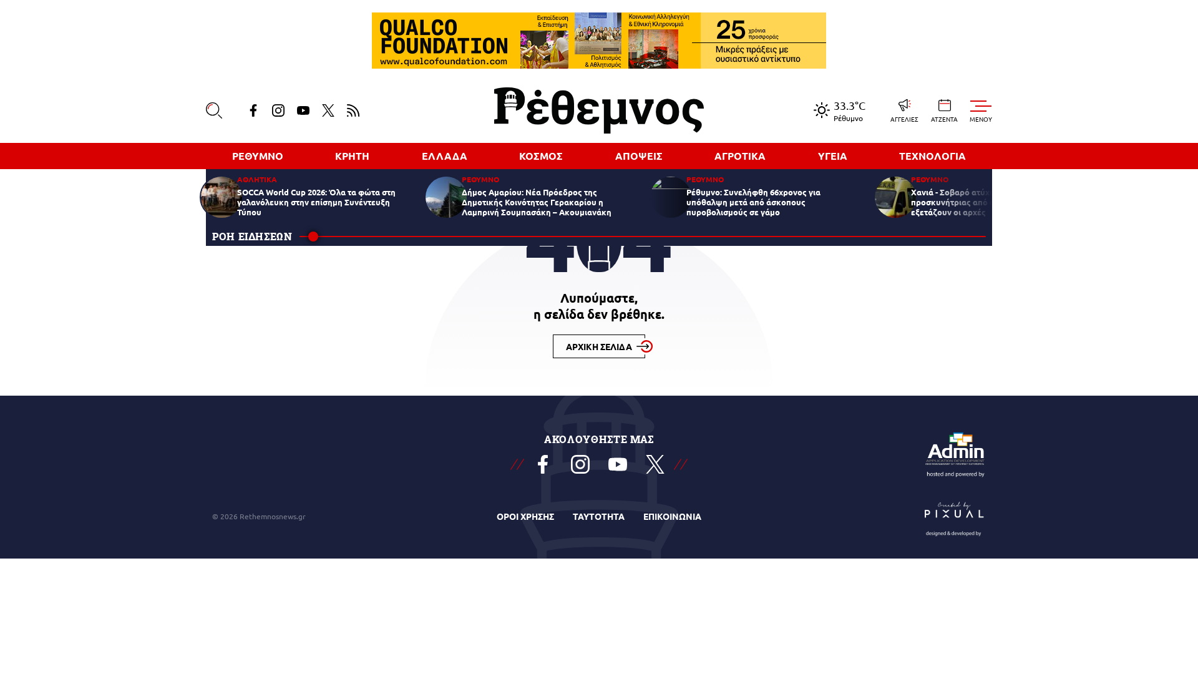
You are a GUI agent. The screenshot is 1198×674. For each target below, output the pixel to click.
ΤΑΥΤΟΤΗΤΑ (599, 516)
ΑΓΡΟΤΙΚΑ (740, 155)
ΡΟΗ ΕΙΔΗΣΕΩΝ (252, 236)
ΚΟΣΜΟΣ (541, 155)
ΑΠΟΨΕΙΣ (639, 155)
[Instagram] (278, 110)
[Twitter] (328, 110)
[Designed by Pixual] (954, 516)
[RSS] (353, 110)
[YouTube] (303, 110)
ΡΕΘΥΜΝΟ (257, 155)
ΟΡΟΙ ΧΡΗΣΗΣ (525, 516)
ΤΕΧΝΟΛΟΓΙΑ (932, 155)
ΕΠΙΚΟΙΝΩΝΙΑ (672, 516)
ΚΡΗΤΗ (352, 155)
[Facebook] (253, 110)
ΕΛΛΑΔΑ (444, 155)
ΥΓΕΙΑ (832, 155)
